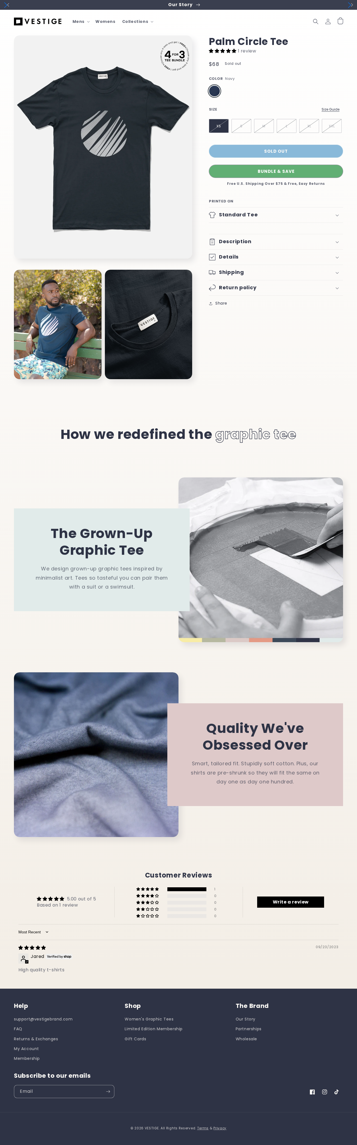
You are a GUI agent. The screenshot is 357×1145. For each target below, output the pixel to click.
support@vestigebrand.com (43, 1019)
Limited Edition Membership (154, 1029)
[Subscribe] (108, 1091)
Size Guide (330, 109)
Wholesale (246, 1039)
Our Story (245, 1019)
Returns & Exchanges (36, 1039)
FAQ (18, 1029)
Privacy (219, 1128)
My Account (26, 1048)
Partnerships (249, 1029)
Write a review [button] (291, 902)
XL (309, 126)
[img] (32, 948)
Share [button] (221, 303)
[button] (80, 21)
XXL (332, 126)
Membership (27, 1058)
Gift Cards (135, 1039)
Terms (203, 1128)
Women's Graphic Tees (149, 1019)
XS (218, 126)
